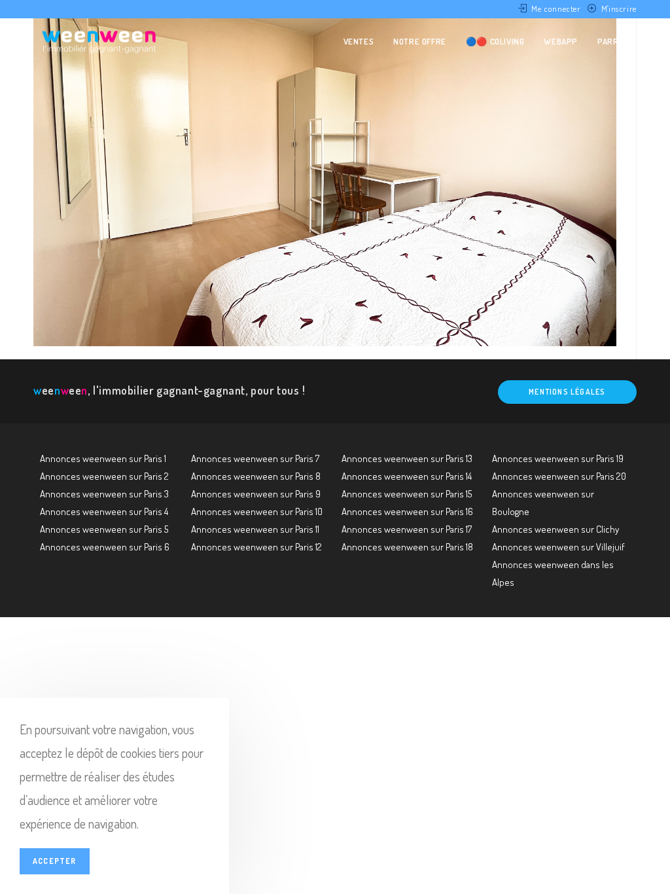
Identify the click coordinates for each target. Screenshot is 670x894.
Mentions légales (567, 392)
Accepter (55, 861)
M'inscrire (619, 8)
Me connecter (555, 8)
